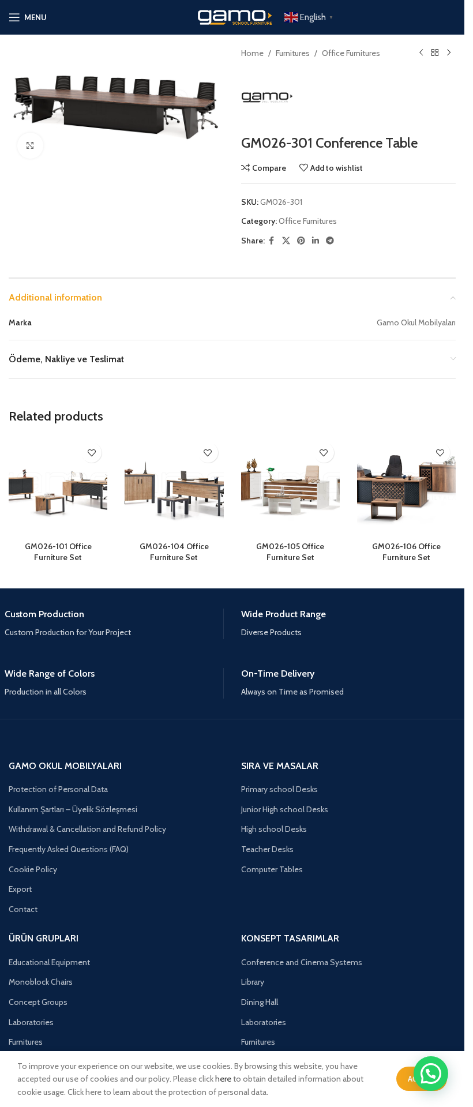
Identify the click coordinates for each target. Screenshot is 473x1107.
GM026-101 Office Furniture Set (58, 552)
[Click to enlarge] (30, 146)
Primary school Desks (279, 789)
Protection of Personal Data (58, 789)
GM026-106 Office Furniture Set (406, 552)
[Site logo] (232, 16)
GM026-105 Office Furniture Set (290, 552)
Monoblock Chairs (41, 982)
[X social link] (286, 241)
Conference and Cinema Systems (301, 962)
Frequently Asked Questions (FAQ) (69, 849)
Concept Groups (38, 1002)
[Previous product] (421, 53)
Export (20, 889)
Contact (23, 909)
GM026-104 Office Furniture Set (174, 552)
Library (252, 982)
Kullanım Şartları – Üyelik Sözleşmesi (73, 809)
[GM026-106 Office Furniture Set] (406, 486)
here (223, 1079)
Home (252, 53)
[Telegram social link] (329, 241)
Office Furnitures (351, 53)
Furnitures (293, 53)
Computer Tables (272, 869)
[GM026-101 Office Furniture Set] (58, 486)
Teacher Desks (267, 849)
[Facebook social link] (272, 241)
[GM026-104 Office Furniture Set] (174, 486)
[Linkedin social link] (315, 241)
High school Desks (274, 829)
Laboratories (31, 1022)
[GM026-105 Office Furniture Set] (290, 486)
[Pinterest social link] (301, 241)
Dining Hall (259, 1002)
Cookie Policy (33, 869)
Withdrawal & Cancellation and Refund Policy (87, 829)
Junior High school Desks (284, 809)
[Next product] (449, 53)
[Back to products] (435, 53)
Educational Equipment (49, 962)
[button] (431, 1073)
